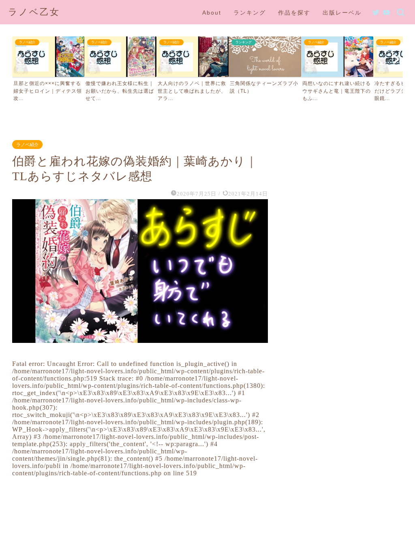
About (211, 12)
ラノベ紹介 (27, 144)
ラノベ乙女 (34, 12)
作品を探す (294, 12)
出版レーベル (342, 12)
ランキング (249, 12)
